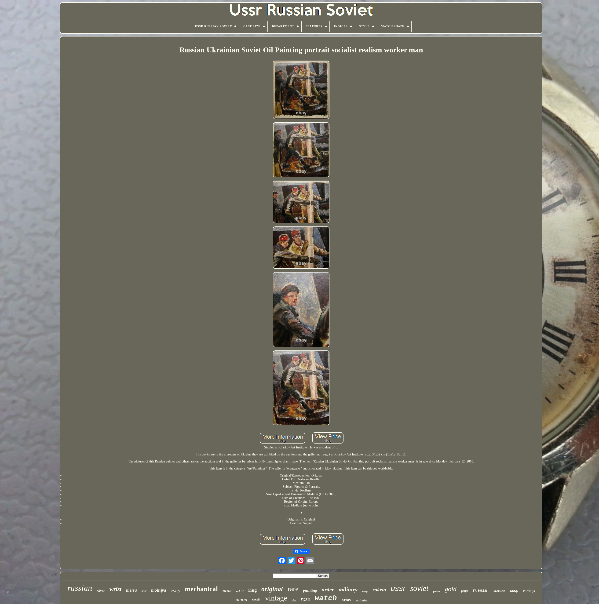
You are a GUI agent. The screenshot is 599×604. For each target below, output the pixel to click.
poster (436, 591)
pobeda (361, 600)
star (144, 591)
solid (239, 591)
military (348, 589)
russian (79, 588)
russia (480, 590)
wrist (115, 589)
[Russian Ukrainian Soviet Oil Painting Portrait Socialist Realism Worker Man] (301, 90)
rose (305, 599)
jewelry (175, 591)
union (241, 599)
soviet (419, 588)
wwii (256, 599)
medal (227, 591)
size (294, 600)
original (272, 589)
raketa (379, 590)
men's (131, 590)
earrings (529, 591)
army (346, 599)
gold (451, 589)
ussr (398, 588)
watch (326, 598)
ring (252, 590)
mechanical (201, 589)
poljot (464, 591)
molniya (158, 590)
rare (293, 589)
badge (365, 591)
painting (310, 590)
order (328, 590)
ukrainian (498, 591)
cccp (514, 591)
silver (101, 591)
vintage (276, 598)
